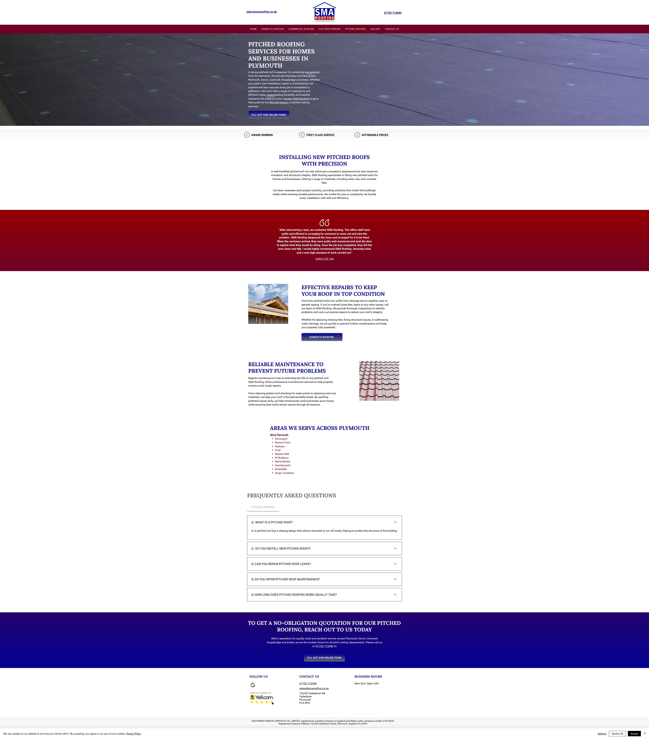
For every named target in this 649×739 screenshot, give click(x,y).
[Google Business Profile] (252, 685)
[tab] (263, 507)
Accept (634, 733)
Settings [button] (602, 733)
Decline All (617, 733)
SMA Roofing (301, 98)
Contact (288, 98)
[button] (268, 115)
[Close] (645, 733)
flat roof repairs (279, 102)
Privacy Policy (133, 733)
